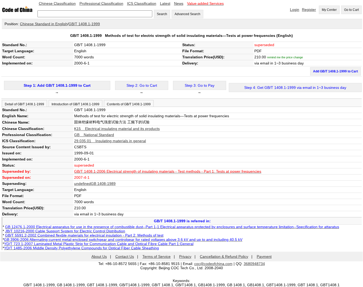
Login (294, 9)
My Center (329, 10)
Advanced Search (187, 14)
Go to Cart (351, 10)
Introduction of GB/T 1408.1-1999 (75, 104)
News (178, 3)
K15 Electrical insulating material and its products (117, 129)
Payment (264, 256)
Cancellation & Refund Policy (224, 256)
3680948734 (254, 264)
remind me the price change (285, 57)
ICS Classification (141, 3)
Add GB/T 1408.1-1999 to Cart (335, 71)
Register (309, 9)
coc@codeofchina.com (213, 264)
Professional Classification (101, 3)
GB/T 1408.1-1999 (84, 24)
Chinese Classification (57, 3)
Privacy (185, 256)
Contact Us (124, 256)
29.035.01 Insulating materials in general (110, 141)
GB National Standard (94, 135)
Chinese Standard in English (43, 24)
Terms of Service (156, 256)
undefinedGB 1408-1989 (95, 183)
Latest (165, 3)
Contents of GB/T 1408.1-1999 (129, 104)
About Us (99, 256)
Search (162, 14)
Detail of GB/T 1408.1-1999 (24, 104)
